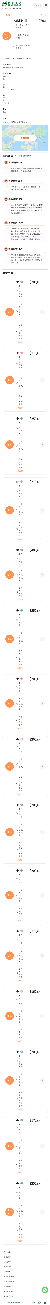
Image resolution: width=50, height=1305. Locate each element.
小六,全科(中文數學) (17, 1183)
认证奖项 (7, 1261)
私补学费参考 (9, 1281)
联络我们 (7, 1271)
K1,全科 (17, 481)
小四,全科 (17, 610)
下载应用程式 (9, 1276)
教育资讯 (7, 1257)
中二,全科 (17, 282)
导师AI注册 (8, 1296)
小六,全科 (17, 1120)
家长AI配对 (8, 1291)
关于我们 (7, 1252)
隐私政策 (7, 1286)
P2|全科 (18, 20)
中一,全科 (17, 550)
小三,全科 (17, 991)
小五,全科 (17, 353)
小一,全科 (17, 739)
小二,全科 (17, 418)
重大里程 (7, 1266)
